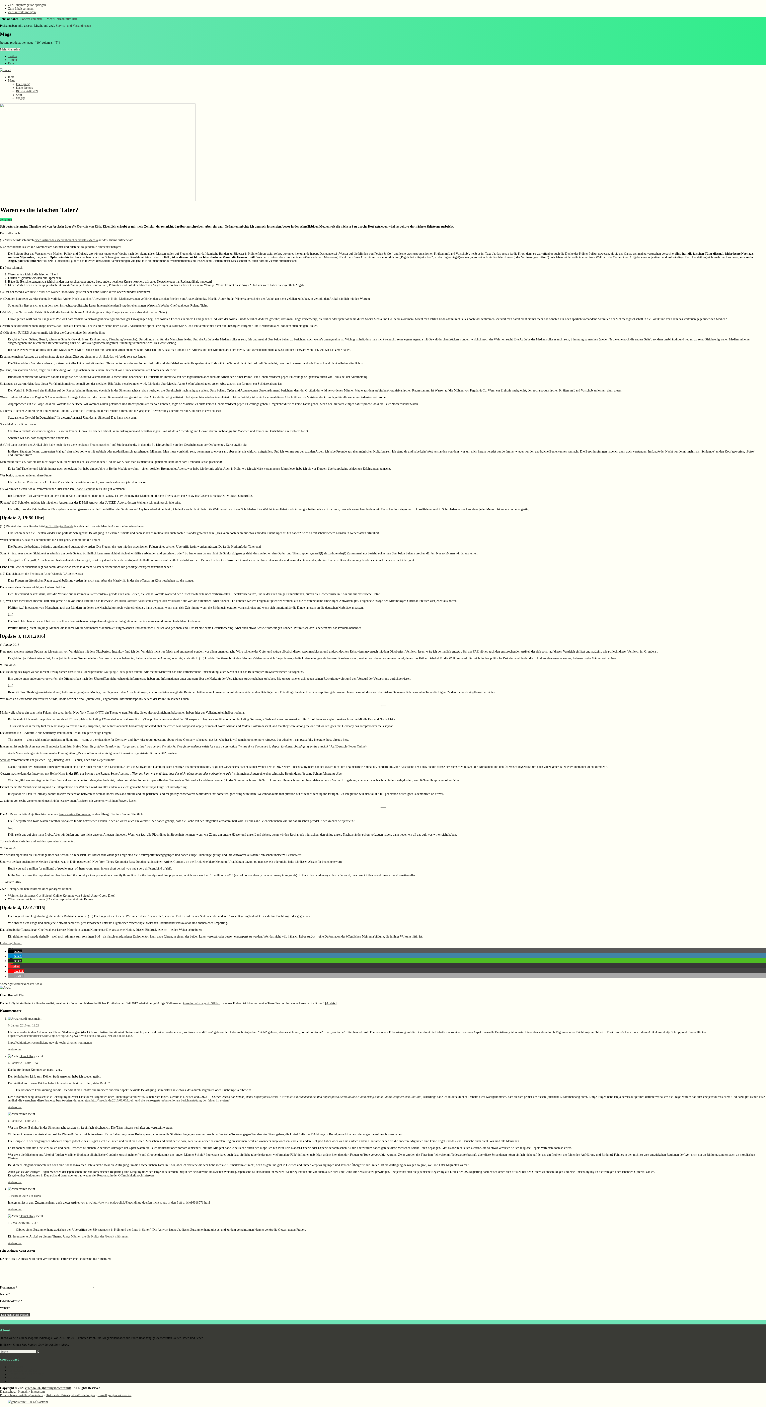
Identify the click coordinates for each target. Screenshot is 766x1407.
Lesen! (133, 800)
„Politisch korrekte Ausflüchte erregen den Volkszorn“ (148, 600)
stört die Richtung (84, 410)
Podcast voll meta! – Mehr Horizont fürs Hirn (49, 19)
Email (11, 63)
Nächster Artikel (33, 984)
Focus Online (356, 746)
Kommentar (8, 1287)
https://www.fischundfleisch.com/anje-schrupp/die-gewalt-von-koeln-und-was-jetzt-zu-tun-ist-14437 (71, 1035)
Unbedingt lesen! (11, 943)
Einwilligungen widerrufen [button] (114, 1395)
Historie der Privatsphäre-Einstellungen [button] (70, 1395)
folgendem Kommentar (95, 246)
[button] (15, 951)
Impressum (38, 1391)
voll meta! (14, 1381)
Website (5, 1307)
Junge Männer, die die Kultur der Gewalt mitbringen (95, 1236)
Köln (66, 600)
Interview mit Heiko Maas (48, 773)
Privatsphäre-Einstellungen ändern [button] (21, 1395)
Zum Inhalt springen (21, 8)
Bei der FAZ (471, 651)
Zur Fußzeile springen (22, 12)
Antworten (15, 1049)
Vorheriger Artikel (11, 984)
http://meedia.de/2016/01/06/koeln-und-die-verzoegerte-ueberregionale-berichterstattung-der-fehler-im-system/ (160, 1100)
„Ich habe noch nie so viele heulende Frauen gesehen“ (77, 444)
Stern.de (5, 760)
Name (5, 1294)
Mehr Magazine (10, 49)
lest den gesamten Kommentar (55, 841)
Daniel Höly (27, 1056)
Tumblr (12, 59)
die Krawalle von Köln (86, 226)
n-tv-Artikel (100, 356)
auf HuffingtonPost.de (59, 526)
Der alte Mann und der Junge (26, 1374)
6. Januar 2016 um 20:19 (23, 1120)
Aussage (123, 773)
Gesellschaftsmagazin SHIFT (201, 1003)
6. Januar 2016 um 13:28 (23, 1025)
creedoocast (15, 1367)
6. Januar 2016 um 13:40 (23, 1063)
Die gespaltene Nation (120, 929)
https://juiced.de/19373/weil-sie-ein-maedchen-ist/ (285, 1096)
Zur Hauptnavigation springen (27, 5)
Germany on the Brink (187, 861)
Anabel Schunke (84, 489)
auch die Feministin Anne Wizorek (40, 573)
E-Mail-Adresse (11, 1301)
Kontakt (23, 1391)
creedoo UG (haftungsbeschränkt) (48, 1388)
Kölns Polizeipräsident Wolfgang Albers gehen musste (108, 671)
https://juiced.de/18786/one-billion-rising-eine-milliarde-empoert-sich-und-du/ (372, 1096)
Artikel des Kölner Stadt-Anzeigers (58, 292)
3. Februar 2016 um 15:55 (24, 1195)
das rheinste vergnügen (22, 1370)
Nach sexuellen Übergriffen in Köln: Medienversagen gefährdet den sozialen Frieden (125, 298)
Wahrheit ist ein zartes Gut (24, 895)
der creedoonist (17, 1377)
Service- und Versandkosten (73, 25)
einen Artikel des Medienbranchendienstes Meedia (66, 240)
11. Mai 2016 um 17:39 (23, 1223)
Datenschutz (8, 1391)
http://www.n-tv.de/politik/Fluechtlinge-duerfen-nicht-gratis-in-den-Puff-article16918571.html (151, 1202)
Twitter (12, 56)
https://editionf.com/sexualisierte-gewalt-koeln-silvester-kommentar (50, 1042)
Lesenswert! (294, 855)
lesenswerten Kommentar (75, 814)
